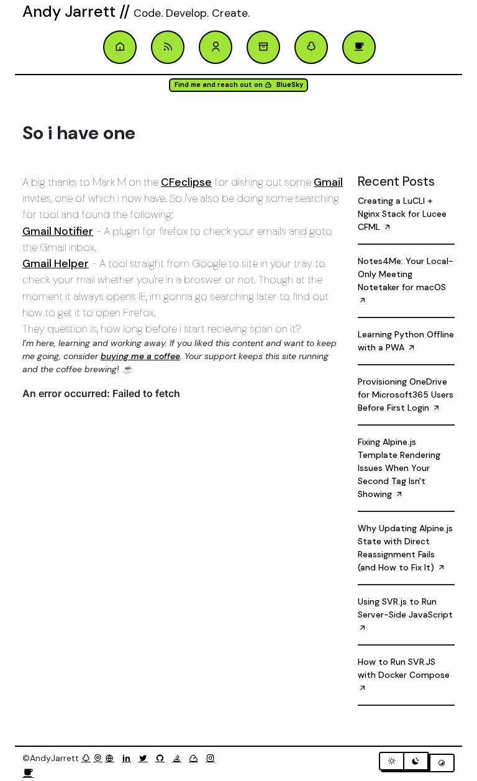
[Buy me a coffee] (28, 773)
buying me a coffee (140, 356)
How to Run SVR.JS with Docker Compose (404, 668)
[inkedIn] (129, 758)
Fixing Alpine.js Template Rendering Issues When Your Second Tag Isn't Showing (399, 468)
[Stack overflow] (179, 758)
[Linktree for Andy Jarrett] (311, 47)
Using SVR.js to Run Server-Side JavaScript (405, 608)
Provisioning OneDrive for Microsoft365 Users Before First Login (405, 394)
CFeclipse (186, 182)
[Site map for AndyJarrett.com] (97, 758)
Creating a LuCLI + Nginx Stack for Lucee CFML (402, 213)
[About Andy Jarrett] (215, 47)
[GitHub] (162, 758)
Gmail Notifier (57, 231)
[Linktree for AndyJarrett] (86, 758)
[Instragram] (213, 758)
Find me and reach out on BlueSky (239, 85)
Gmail (328, 182)
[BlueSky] (196, 758)
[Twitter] (146, 758)
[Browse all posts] (263, 47)
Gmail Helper (55, 263)
